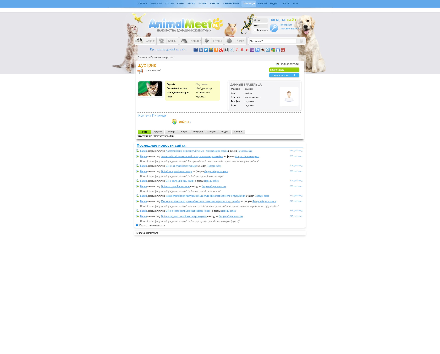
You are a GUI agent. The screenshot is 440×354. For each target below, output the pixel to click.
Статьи (169, 3)
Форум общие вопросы (247, 156)
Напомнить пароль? (289, 28)
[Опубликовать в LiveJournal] (232, 50)
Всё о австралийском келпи (180, 181)
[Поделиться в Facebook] (196, 50)
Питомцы (249, 3)
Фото (180, 3)
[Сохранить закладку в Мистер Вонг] (283, 50)
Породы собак (245, 151)
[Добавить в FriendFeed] (278, 50)
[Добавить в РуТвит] (257, 50)
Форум (262, 3)
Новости (156, 3)
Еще (296, 3)
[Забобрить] (263, 50)
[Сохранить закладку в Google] (273, 50)
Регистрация (286, 24)
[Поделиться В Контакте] (201, 50)
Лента (285, 3)
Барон (143, 151)
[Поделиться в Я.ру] (237, 50)
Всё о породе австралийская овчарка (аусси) (188, 211)
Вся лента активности (152, 225)
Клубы (203, 3)
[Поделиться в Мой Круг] (268, 50)
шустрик (168, 57)
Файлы (184, 122)
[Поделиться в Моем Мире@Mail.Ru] (211, 50)
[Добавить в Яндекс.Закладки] (242, 50)
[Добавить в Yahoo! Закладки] (252, 50)
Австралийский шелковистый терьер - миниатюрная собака (197, 151)
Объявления (231, 3)
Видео (274, 3)
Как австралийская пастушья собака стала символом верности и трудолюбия (205, 196)
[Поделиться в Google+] (221, 50)
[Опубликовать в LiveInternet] (226, 50)
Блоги (191, 3)
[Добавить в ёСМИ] (247, 50)
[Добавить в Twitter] (206, 50)
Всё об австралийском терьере (181, 166)
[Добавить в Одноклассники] (216, 50)
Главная (142, 57)
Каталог (215, 3)
